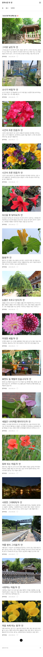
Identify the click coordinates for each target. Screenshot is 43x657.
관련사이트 (5, 648)
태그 (7, 8)
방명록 (13, 8)
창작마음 (4, 56)
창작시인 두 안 (7, 3)
